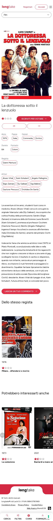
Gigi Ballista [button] (35, 184)
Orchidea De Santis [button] (30, 189)
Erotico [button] (39, 138)
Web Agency (32, 508)
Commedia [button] (28, 138)
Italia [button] (15, 138)
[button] (34, 119)
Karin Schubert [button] (22, 178)
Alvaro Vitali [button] (8, 178)
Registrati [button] (27, 7)
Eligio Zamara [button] (9, 184)
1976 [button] (5, 138)
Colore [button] (15, 149)
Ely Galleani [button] (22, 184)
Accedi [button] (41, 7)
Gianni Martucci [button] (9, 163)
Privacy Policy (23, 505)
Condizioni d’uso (8, 505)
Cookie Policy (37, 505)
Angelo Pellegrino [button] (39, 178)
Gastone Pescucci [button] (11, 189)
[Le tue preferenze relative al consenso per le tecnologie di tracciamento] (48, 516)
